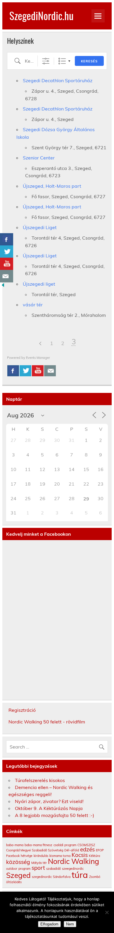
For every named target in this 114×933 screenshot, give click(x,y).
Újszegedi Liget (40, 227)
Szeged (18, 875)
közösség (18, 861)
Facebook (13, 856)
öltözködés (14, 882)
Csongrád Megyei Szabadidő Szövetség (34, 850)
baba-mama (14, 845)
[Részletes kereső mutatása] (45, 61)
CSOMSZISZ (86, 845)
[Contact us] (50, 370)
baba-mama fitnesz (38, 845)
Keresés (89, 61)
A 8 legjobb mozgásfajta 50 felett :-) (54, 815)
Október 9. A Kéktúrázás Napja (49, 808)
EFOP (100, 850)
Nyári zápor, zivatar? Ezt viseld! (49, 801)
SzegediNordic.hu (41, 15)
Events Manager (38, 358)
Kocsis (80, 854)
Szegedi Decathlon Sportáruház (57, 80)
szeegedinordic (73, 869)
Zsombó (94, 877)
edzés (87, 849)
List (62, 61)
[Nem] (107, 912)
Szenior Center (39, 158)
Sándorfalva (61, 877)
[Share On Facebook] (13, 370)
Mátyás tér (39, 863)
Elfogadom (49, 924)
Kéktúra (94, 856)
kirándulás (41, 856)
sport (38, 867)
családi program (64, 845)
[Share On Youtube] (38, 370)
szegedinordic (42, 877)
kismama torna (59, 856)
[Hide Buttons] (3, 286)
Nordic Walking (73, 861)
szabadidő (53, 869)
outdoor (11, 869)
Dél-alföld (71, 850)
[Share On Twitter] (25, 370)
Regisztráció (22, 710)
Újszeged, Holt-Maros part (52, 186)
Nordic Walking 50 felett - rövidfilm (46, 722)
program (24, 869)
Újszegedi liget (39, 284)
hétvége (26, 856)
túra (80, 874)
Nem (70, 924)
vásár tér (33, 305)
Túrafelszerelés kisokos (40, 780)
